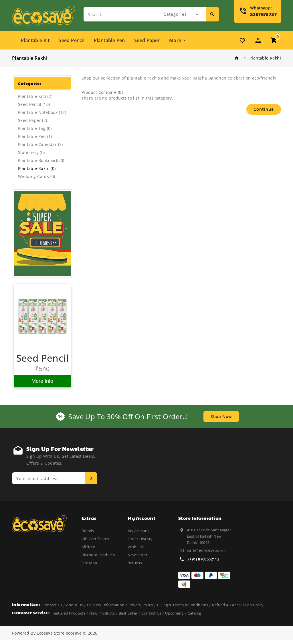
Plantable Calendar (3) (40, 144)
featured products (68, 613)
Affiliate (88, 546)
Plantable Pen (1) (35, 136)
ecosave (74, 633)
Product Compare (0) (102, 92)
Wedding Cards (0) (36, 176)
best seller (128, 613)
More (175, 40)
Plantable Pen (109, 40)
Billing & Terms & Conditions (182, 604)
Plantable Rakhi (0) (37, 168)
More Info (42, 381)
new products (102, 613)
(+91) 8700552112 (203, 559)
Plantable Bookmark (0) (41, 160)
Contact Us (52, 604)
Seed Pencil (71, 40)
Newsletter (137, 554)
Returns (135, 562)
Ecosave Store (50, 633)
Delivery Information (105, 604)
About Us (74, 604)
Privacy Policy (140, 604)
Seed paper (147, 40)
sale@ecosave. (201, 550)
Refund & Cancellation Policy (238, 604)
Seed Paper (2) (32, 120)
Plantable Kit (35, 40)
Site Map (89, 562)
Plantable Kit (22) (35, 96)
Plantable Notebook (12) (42, 112)
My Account (138, 530)
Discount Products (98, 554)
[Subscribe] (91, 478)
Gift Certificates (95, 538)
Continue (264, 109)
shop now (221, 416)
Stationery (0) (31, 152)
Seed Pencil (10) (34, 104)
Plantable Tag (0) (35, 128)
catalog (194, 613)
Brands (88, 530)
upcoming (174, 613)
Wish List (136, 546)
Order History (140, 538)
